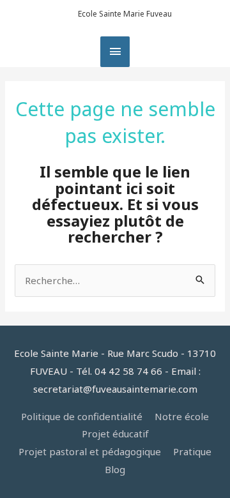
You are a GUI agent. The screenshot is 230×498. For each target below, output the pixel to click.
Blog (115, 469)
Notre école (182, 416)
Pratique (192, 451)
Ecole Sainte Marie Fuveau (125, 13)
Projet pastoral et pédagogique (90, 451)
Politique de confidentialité (81, 416)
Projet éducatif (115, 433)
